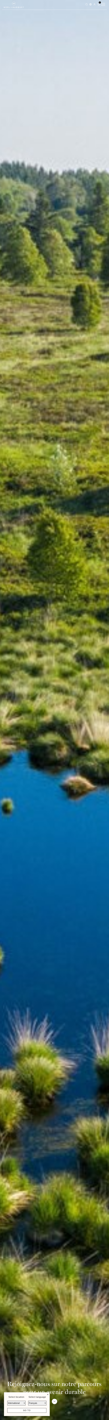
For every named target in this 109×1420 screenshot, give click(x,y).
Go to (27, 1410)
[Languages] (90, 5)
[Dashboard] (94, 5)
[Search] (86, 5)
